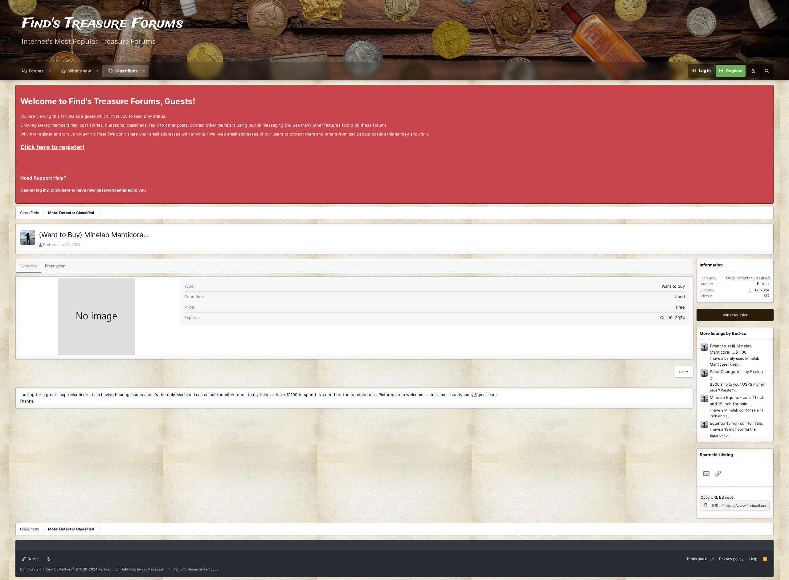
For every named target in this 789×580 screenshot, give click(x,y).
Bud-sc (49, 244)
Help (753, 559)
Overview (28, 265)
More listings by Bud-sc (723, 333)
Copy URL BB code (717, 497)
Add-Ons (129, 569)
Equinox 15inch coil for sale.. (737, 423)
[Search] (767, 71)
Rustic (33, 559)
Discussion (55, 265)
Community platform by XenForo (69, 569)
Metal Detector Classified (748, 278)
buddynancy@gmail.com (473, 394)
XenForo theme (186, 569)
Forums (36, 70)
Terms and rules (699, 559)
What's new (79, 70)
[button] (50, 71)
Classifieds (126, 70)
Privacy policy (731, 559)
